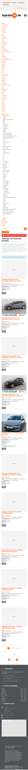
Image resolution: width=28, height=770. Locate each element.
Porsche (4, 98)
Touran (4, 206)
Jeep (3, 70)
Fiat (3, 53)
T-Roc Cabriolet (6, 180)
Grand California (6, 149)
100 (16, 648)
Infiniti (4, 65)
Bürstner (4, 38)
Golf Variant (5, 148)
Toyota (4, 112)
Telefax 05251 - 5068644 (8, 715)
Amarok (4, 116)
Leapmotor (5, 76)
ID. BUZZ (4, 151)
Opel (3, 92)
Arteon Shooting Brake (8, 119)
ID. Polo (4, 154)
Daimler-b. (4, 49)
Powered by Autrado (19, 769)
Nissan (3, 91)
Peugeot (4, 95)
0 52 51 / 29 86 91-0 (19, 8)
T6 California (5, 183)
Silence (4, 103)
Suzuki (3, 109)
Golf (4, 140)
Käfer (4, 164)
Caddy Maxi (5, 125)
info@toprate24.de (7, 717)
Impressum (13, 746)
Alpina (3, 26)
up (3, 215)
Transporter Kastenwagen (8, 212)
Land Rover (5, 74)
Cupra (3, 46)
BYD (3, 40)
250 (19, 648)
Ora (3, 94)
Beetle (4, 121)
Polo (4, 173)
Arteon (4, 118)
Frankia (4, 56)
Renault (4, 100)
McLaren (4, 83)
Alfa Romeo (5, 25)
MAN (3, 77)
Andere (4, 29)
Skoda (3, 104)
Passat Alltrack (6, 170)
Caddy (4, 122)
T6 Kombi (4, 186)
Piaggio (4, 97)
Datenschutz (19, 746)
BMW (3, 35)
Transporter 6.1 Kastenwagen (9, 209)
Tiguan (4, 201)
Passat (4, 169)
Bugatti (4, 37)
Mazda (3, 82)
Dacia (3, 47)
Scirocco (5, 174)
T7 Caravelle (5, 191)
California (5, 127)
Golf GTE (4, 143)
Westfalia (4, 223)
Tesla (3, 110)
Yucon (3, 226)
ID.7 (3, 160)
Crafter (4, 131)
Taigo (4, 198)
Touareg (4, 204)
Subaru (4, 107)
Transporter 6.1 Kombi (7, 210)
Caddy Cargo (5, 124)
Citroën (4, 44)
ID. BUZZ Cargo (6, 152)
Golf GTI (4, 145)
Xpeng (3, 224)
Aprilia (3, 31)
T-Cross (4, 177)
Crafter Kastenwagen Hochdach (10, 136)
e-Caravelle (5, 139)
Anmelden (7, 746)
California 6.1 (6, 128)
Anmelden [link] (6, 232)
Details (3, 293)
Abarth (4, 23)
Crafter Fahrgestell (7, 133)
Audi (3, 34)
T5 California (5, 182)
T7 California (5, 189)
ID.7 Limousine (6, 163)
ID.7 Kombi (5, 161)
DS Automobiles (6, 52)
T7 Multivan (5, 195)
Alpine (3, 28)
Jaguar (4, 68)
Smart (3, 106)
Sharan (4, 176)
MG (2, 86)
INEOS (3, 64)
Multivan (5, 166)
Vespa (3, 113)
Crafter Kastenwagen (7, 134)
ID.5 (3, 158)
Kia (2, 73)
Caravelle (5, 130)
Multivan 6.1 (5, 167)
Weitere (4, 218)
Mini (3, 88)
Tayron (4, 200)
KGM (3, 71)
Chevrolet (5, 43)
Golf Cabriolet (6, 142)
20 (11, 648)
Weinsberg (5, 221)
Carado (4, 41)
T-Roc (4, 179)
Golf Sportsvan (6, 146)
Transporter (5, 207)
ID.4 (3, 157)
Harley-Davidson (6, 59)
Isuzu (3, 67)
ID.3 (3, 155)
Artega (4, 32)
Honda (4, 61)
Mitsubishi (5, 89)
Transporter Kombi (7, 213)
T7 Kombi (4, 194)
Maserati (4, 79)
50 (13, 648)
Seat (3, 101)
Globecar (4, 58)
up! (3, 216)
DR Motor (4, 50)
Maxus (3, 80)
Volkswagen (5, 115)
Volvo (3, 220)
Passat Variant (6, 172)
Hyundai (4, 62)
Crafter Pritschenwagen (8, 137)
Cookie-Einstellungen (9, 747)
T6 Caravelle (5, 185)
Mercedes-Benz (6, 85)
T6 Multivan (5, 188)
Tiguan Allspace (6, 203)
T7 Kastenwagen (6, 192)
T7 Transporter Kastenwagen (9, 197)
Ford (3, 55)
